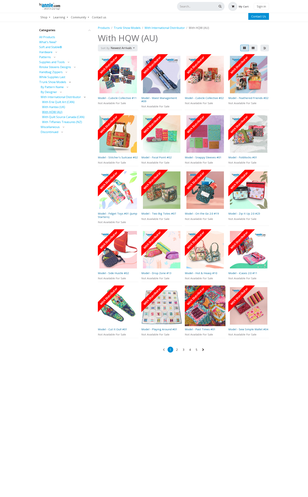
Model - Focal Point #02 (156, 157)
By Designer (49, 92)
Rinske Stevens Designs (55, 67)
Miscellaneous (50, 127)
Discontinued (49, 132)
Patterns (45, 57)
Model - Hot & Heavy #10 (201, 273)
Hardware (45, 52)
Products (104, 28)
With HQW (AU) (52, 112)
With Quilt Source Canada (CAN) (63, 117)
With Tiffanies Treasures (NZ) (62, 122)
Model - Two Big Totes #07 (158, 213)
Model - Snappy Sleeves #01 (203, 157)
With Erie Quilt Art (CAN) (58, 102)
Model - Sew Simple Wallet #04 (248, 329)
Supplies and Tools (52, 62)
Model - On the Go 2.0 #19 (202, 213)
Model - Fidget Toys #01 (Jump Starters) (117, 215)
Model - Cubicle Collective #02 (204, 98)
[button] (118, 48)
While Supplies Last (52, 77)
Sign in (261, 6)
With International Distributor (61, 97)
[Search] (220, 6)
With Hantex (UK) (53, 107)
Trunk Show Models (52, 82)
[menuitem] (45, 17)
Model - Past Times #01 (200, 329)
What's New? (48, 42)
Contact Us (258, 16)
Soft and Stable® (50, 47)
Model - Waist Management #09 (159, 99)
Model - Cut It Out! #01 (112, 329)
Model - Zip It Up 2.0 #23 (244, 213)
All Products (47, 37)
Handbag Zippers (51, 72)
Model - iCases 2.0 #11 (242, 273)
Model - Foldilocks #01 (242, 157)
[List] (253, 48)
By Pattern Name (52, 87)
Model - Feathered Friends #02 (248, 98)
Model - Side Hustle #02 (113, 273)
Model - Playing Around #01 (159, 329)
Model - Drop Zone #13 (156, 273)
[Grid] (244, 48)
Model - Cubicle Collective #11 (117, 98)
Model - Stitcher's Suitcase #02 (118, 157)
